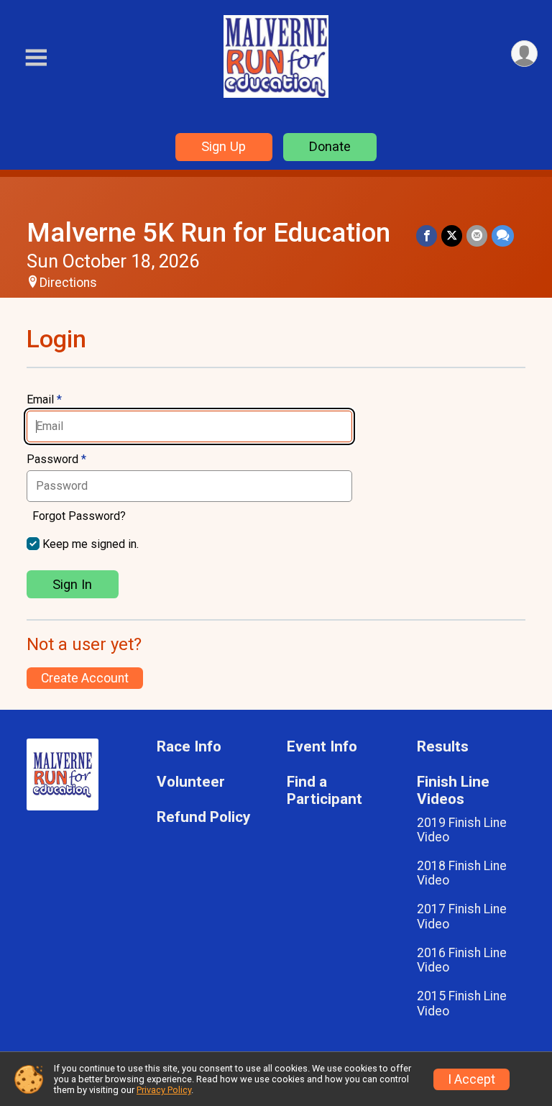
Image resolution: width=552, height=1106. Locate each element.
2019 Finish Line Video (462, 829)
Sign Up (223, 146)
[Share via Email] (476, 235)
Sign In (72, 584)
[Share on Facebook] (426, 235)
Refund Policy (203, 817)
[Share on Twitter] (451, 235)
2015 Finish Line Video (462, 1003)
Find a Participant (324, 791)
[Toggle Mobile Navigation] (36, 58)
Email (44, 399)
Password (56, 459)
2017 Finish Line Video (462, 916)
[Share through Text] (503, 235)
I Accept (471, 1079)
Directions (68, 282)
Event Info (322, 747)
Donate (330, 146)
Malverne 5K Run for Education (208, 232)
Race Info (189, 747)
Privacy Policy (164, 1089)
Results (443, 747)
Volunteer (191, 782)
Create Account (85, 678)
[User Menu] (524, 53)
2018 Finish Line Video (462, 873)
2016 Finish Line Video (462, 960)
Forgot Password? (79, 516)
